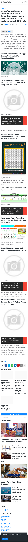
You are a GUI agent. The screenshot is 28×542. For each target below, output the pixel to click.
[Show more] (24, 365)
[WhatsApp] (12, 365)
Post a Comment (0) (14, 414)
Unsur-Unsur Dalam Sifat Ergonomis (11, 483)
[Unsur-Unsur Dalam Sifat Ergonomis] (14, 471)
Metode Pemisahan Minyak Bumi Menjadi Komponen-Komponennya (18, 490)
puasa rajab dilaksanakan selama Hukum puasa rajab (5, 407)
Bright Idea (3, 520)
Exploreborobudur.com (6, 522)
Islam (6, 8)
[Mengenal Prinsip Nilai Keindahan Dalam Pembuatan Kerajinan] (14, 430)
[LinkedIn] (15, 365)
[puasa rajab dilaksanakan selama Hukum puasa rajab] (7, 400)
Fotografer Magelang (6, 517)
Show (9, 31)
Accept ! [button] (5, 538)
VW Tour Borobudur (5, 523)
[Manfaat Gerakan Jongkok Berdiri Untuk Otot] (6, 447)
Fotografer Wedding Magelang (8, 525)
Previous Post (5, 417)
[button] (1, 2)
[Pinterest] (18, 365)
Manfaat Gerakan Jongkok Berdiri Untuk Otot (19, 447)
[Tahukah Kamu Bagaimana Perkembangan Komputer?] (6, 498)
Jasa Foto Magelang (5, 526)
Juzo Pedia (7, 2)
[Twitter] (9, 365)
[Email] (21, 365)
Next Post (24, 417)
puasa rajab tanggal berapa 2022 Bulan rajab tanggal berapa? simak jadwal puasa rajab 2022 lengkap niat (7, 385)
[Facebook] (6, 365)
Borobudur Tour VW (5, 532)
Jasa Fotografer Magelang (7, 527)
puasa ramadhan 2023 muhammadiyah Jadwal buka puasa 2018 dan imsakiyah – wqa (11, 340)
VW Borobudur (4, 530)
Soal (8, 510)
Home (2, 8)
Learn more (10, 535)
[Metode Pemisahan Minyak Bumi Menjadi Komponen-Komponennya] (6, 490)
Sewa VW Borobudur (5, 529)
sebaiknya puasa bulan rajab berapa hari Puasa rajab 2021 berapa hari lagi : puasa (19, 456)
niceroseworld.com (5, 516)
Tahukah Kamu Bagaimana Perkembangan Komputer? (17, 499)
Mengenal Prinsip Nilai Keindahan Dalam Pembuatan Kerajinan (14, 440)
